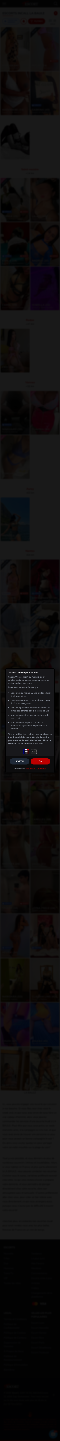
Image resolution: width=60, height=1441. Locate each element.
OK (40, 761)
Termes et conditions (36, 768)
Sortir (19, 761)
